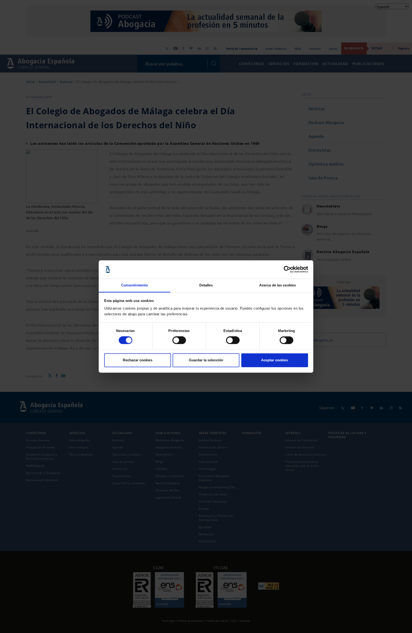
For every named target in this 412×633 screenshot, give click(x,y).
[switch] (179, 340)
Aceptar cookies (274, 360)
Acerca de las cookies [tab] (277, 285)
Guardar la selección (206, 360)
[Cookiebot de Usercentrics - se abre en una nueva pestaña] (287, 269)
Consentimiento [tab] (134, 285)
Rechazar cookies (137, 360)
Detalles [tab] (206, 285)
